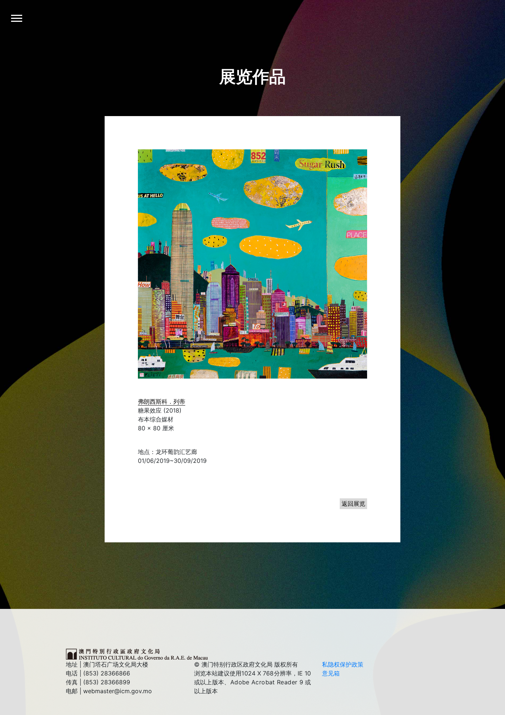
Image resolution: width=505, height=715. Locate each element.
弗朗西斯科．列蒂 (161, 401)
